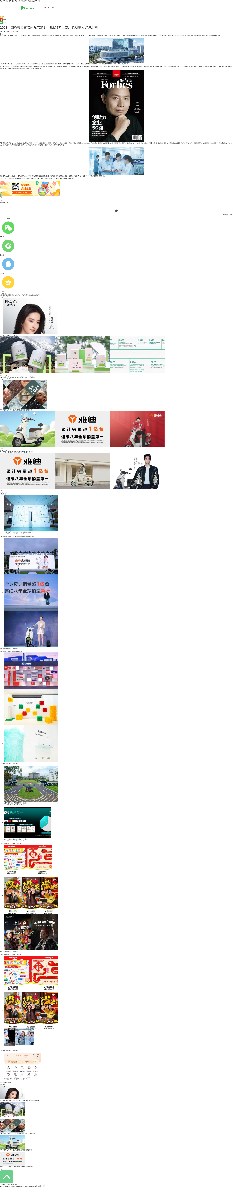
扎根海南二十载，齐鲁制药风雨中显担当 (15, 803)
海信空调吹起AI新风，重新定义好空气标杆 (16, 839)
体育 (10, 1)
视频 (24, 1)
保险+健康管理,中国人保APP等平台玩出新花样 (17, 1078)
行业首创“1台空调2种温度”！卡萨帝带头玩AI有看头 (18, 532)
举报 (1, 200)
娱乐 (7, 1)
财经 (27, 1)
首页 (1, 1)
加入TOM (14, 1184)
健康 (30, 1)
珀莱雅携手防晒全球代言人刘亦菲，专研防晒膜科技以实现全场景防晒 (20, 295)
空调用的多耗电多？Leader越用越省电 (11, 651)
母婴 (21, 1)
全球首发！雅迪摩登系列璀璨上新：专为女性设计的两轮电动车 (18, 536)
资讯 (4, 1)
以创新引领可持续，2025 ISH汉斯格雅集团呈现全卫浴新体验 (17, 377)
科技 (39, 1)
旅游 (16, 1)
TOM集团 (2, 1184)
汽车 (36, 1)
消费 (33, 1)
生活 (18, 1)
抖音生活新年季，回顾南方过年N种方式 (11, 843)
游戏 (13, 1)
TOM (5, 31)
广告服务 (8, 1184)
